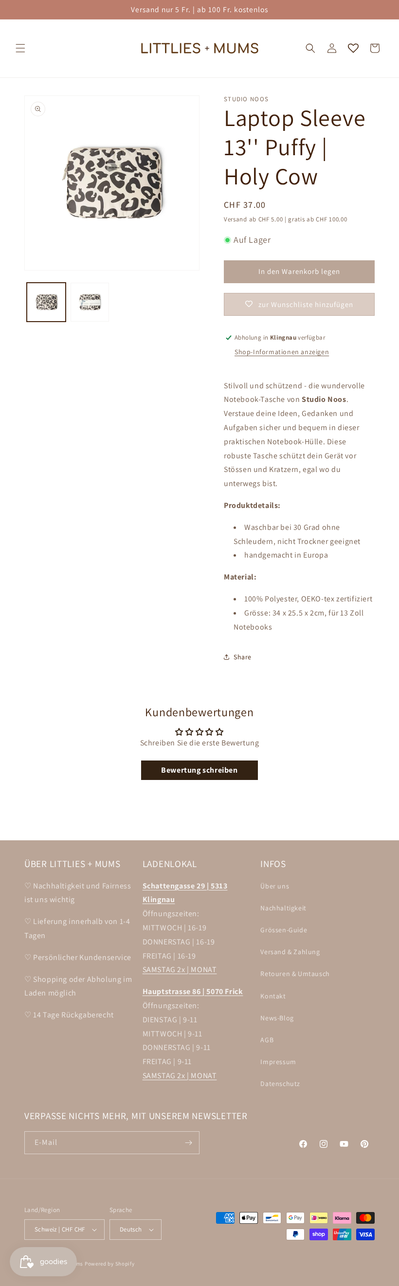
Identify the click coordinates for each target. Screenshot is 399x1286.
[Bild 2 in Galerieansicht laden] (90, 302)
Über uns (274, 886)
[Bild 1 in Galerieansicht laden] (46, 302)
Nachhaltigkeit (283, 908)
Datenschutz (280, 1083)
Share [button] (243, 656)
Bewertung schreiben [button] (199, 770)
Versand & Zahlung (290, 951)
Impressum (278, 1061)
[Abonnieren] (188, 1142)
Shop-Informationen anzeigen (282, 351)
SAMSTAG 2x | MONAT (180, 969)
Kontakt (273, 996)
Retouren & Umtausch (294, 973)
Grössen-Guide (283, 929)
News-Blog (276, 1018)
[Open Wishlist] (353, 48)
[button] (20, 48)
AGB (266, 1039)
